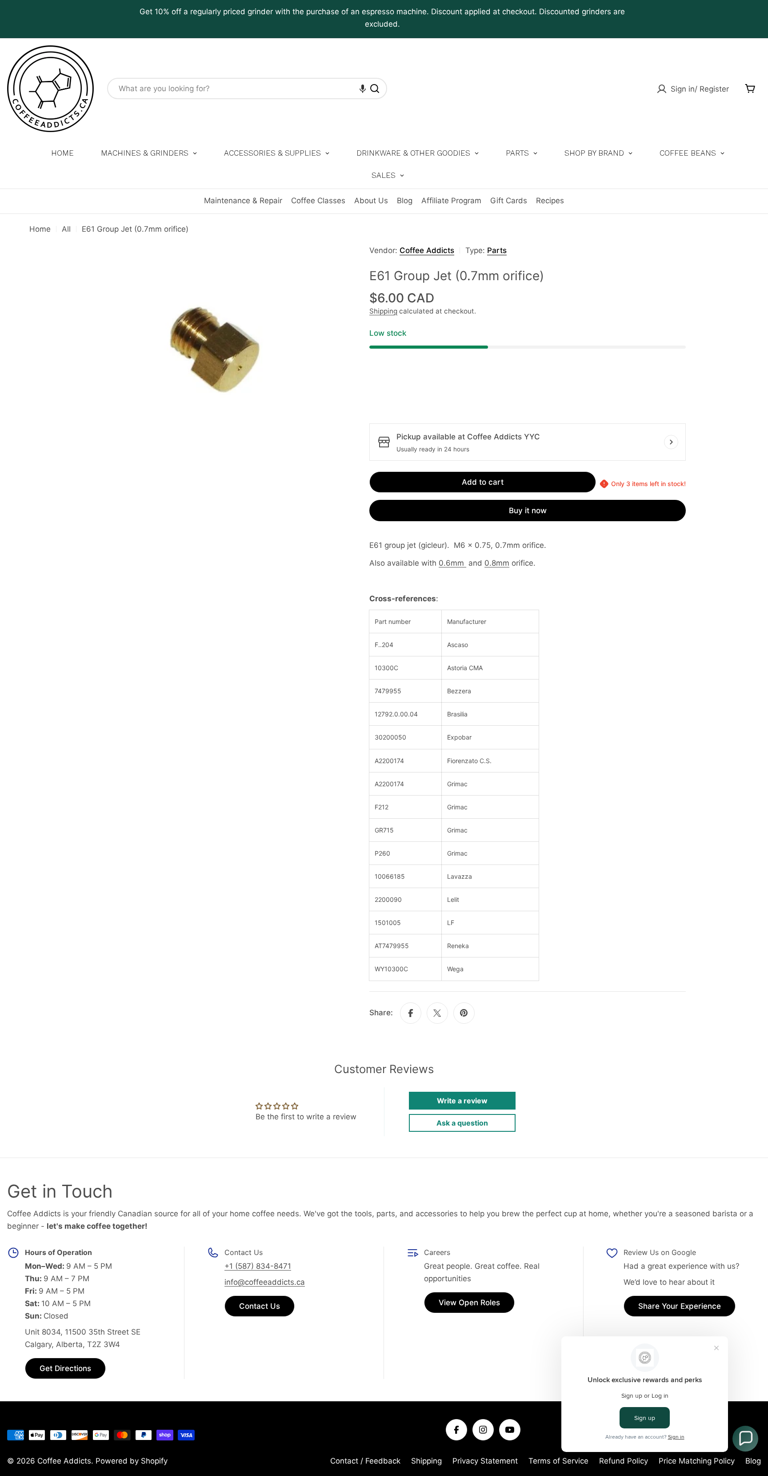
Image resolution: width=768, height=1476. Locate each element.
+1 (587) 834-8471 (257, 1266)
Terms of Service (558, 1460)
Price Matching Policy (697, 1460)
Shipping (383, 311)
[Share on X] (437, 1013)
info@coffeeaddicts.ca (264, 1282)
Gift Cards (508, 200)
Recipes (550, 200)
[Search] (374, 88)
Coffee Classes (318, 200)
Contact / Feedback (365, 1460)
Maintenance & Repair (243, 200)
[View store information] (671, 442)
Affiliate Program (451, 200)
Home (40, 229)
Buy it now (528, 510)
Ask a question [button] (462, 1122)
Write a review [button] (462, 1100)
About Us (371, 200)
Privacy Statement (485, 1460)
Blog (404, 200)
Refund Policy (623, 1460)
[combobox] (247, 88)
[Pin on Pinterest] (464, 1013)
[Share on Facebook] (410, 1013)
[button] (363, 88)
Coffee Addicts (427, 250)
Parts (497, 250)
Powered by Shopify (132, 1460)
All (66, 229)
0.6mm (451, 563)
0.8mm (496, 563)
